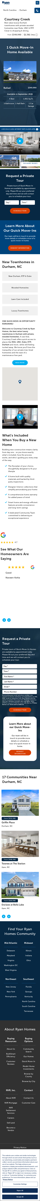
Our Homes (29, 1056)
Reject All (20, 1190)
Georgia (28, 992)
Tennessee (28, 1011)
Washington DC (11, 965)
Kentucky (29, 996)
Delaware (11, 951)
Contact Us (29, 1098)
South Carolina (28, 1006)
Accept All (20, 1197)
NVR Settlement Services (11, 1110)
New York (11, 992)
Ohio (28, 960)
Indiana (28, 955)
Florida (29, 987)
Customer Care (28, 1103)
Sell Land (11, 1123)
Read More (20, 362)
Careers (10, 1118)
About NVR (11, 1098)
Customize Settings (20, 1184)
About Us (11, 1049)
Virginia (11, 960)
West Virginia (11, 970)
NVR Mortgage (11, 1103)
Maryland (11, 955)
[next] (9, 620)
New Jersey (11, 987)
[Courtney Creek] (9, 161)
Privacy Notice (20, 1147)
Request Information (20, 248)
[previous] (4, 620)
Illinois (29, 951)
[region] (20, 1175)
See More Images (30, 163)
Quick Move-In (28, 1061)
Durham (23, 10)
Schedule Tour (19, 211)
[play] (20, 417)
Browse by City (28, 1081)
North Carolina (9, 10)
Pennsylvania (11, 996)
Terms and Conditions (17, 704)
